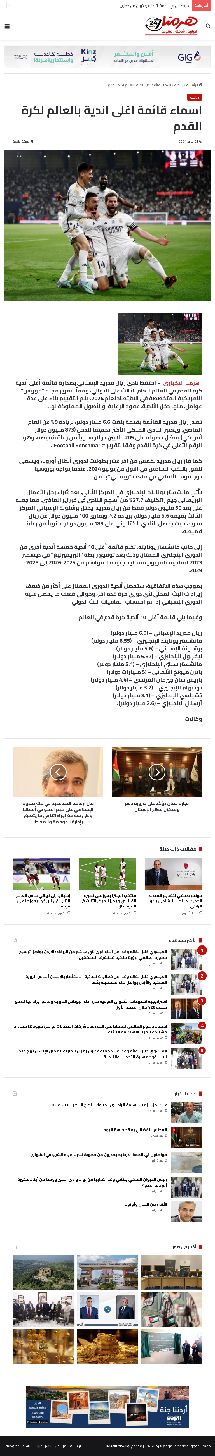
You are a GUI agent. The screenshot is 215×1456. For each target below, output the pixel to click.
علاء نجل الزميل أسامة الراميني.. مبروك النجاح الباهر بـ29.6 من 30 (108, 1104)
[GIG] (107, 55)
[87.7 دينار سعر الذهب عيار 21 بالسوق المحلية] (107, 1346)
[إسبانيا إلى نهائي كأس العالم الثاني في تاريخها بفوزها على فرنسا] (41, 874)
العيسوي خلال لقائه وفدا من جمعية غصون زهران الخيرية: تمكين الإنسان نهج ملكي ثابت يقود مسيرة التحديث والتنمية (91, 1053)
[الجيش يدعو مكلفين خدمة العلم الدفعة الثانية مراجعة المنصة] (171, 1309)
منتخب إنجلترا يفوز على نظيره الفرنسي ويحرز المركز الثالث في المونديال (107, 901)
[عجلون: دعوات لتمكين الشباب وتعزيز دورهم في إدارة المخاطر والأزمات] (43, 1272)
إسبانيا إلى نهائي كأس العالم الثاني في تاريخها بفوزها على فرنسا (43, 901)
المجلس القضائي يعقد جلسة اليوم (135, 1129)
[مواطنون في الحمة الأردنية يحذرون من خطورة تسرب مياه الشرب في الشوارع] (186, 1162)
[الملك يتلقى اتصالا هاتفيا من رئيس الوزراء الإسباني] (107, 1309)
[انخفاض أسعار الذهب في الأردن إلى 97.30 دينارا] (43, 1346)
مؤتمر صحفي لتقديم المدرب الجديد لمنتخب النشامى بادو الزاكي (175, 901)
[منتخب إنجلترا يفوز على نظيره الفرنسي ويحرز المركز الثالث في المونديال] (107, 874)
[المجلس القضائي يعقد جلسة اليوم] (186, 1137)
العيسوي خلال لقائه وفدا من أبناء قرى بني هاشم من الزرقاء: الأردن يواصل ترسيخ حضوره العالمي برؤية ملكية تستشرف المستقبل (93, 954)
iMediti (111, 1446)
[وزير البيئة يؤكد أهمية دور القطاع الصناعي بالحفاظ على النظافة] (171, 1272)
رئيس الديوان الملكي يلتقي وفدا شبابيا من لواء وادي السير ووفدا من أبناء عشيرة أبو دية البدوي (92, 1182)
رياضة (178, 85)
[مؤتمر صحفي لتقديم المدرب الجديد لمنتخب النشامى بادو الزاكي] (173, 874)
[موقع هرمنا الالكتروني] (171, 25)
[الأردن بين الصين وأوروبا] (186, 1211)
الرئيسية (192, 85)
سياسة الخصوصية (20, 1446)
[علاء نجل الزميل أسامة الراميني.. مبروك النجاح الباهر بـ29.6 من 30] (186, 1112)
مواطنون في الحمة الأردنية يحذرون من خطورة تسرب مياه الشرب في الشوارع (131, 5)
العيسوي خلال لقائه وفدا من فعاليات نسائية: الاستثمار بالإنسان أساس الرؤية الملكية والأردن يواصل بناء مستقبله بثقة (96, 979)
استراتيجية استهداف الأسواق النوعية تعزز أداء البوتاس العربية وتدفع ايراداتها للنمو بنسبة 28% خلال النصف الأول (91, 1004)
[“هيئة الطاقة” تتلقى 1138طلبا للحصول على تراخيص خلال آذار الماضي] (107, 1272)
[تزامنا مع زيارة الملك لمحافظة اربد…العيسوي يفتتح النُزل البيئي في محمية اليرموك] (171, 1346)
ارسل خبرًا (44, 1446)
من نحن (60, 1446)
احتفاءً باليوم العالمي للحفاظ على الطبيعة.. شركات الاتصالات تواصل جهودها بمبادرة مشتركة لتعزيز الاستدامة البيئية (90, 1029)
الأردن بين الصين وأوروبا (146, 1204)
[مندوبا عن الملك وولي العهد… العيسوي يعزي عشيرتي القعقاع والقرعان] (43, 1309)
